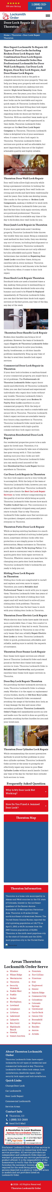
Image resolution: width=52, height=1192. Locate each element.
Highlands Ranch (15, 1028)
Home (7, 35)
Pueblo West (15, 991)
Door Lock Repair (14, 1096)
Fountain (36, 971)
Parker (13, 998)
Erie (34, 982)
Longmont (15, 1009)
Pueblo (13, 994)
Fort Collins (37, 974)
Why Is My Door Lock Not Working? (20, 791)
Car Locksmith (13, 1090)
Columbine (37, 999)
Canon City (37, 1016)
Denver (35, 989)
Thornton (16, 35)
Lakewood (15, 1016)
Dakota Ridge (38, 992)
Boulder (35, 1026)
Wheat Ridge (16, 974)
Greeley (13, 1032)
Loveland (14, 1005)
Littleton (14, 1012)
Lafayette (14, 1019)
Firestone (36, 978)
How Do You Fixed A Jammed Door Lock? (23, 806)
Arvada (35, 1034)
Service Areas (12, 1106)
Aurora (35, 1030)
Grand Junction (17, 1036)
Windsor (14, 971)
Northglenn (15, 1001)
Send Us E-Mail (17, 1123)
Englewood (37, 985)
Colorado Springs (36, 1004)
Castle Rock (37, 1012)
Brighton (36, 1023)
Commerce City (39, 996)
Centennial (37, 1009)
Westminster (16, 978)
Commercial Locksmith (18, 1101)
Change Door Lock (15, 1085)
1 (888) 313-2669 (39, 6)
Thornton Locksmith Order (26, 1188)
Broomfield (37, 1019)
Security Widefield (14, 987)
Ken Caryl (14, 1023)
